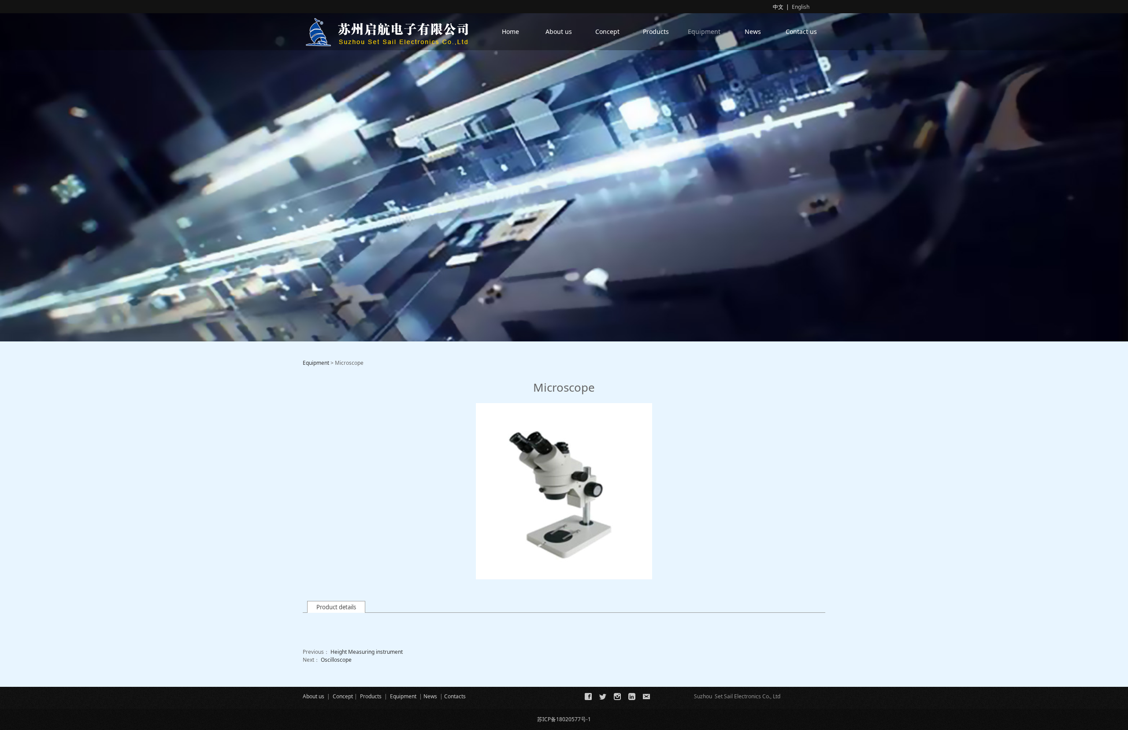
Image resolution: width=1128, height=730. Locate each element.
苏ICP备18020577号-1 (564, 719)
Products (656, 31)
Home (510, 31)
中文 (778, 7)
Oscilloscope (336, 659)
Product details (336, 607)
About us (558, 31)
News (753, 31)
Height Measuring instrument (366, 652)
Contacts (455, 696)
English (800, 7)
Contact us (801, 31)
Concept (607, 31)
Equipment (704, 31)
